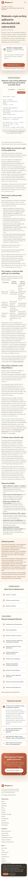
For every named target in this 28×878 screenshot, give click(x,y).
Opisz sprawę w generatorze (17, 131)
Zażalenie (3, 820)
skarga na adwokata (18, 361)
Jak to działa (4, 848)
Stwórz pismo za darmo (13, 65)
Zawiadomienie (4, 818)
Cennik (2, 850)
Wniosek (10, 6)
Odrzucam (12, 874)
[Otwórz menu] (25, 2)
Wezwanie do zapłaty (6, 814)
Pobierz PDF (22, 92)
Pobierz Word (22, 89)
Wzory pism (4, 854)
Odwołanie (3, 803)
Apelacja (3, 812)
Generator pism (4, 852)
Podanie (3, 816)
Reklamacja (4, 805)
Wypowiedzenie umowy (6, 837)
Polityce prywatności (19, 871)
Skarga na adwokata (6, 839)
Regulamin (3, 861)
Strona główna (4, 6)
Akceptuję (6, 874)
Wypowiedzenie (5, 823)
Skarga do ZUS (4, 833)
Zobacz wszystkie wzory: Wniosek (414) (10, 692)
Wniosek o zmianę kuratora (7, 842)
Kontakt (3, 858)
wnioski (13, 433)
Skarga (3, 801)
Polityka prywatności (6, 863)
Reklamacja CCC (5, 835)
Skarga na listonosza (6, 831)
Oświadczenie (4, 825)
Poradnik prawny (5, 856)
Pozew (2, 808)
